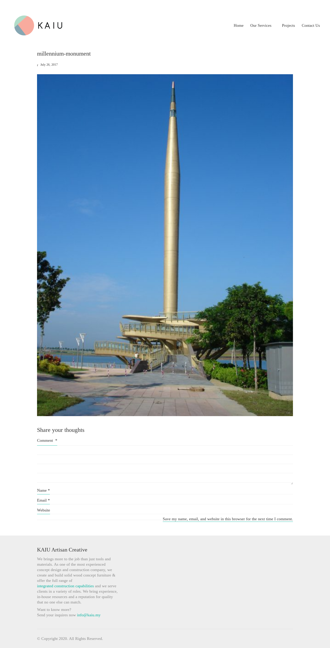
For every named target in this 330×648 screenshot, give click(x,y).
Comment (47, 440)
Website (43, 510)
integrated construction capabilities (65, 586)
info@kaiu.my (89, 615)
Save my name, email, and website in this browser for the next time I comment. (228, 519)
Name (43, 490)
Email (43, 500)
